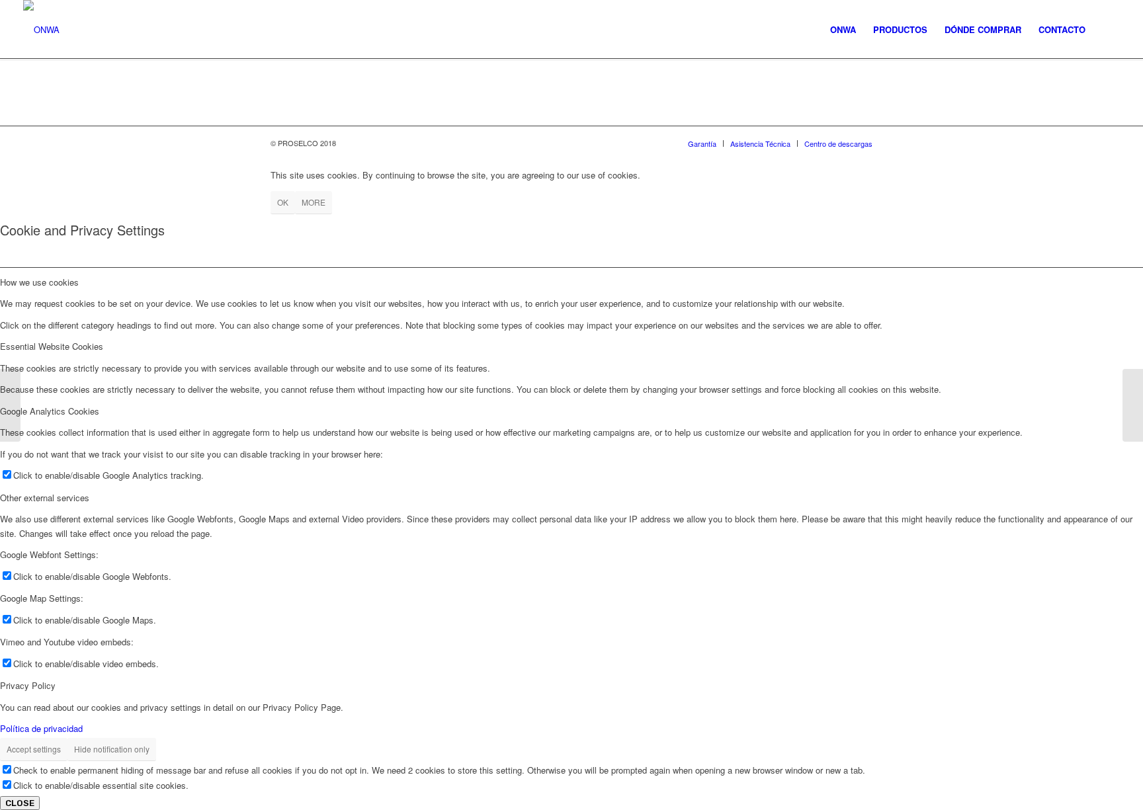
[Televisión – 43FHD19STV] (10, 405)
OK (282, 202)
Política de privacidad (41, 728)
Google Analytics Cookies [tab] (49, 411)
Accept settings (34, 748)
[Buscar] (1107, 30)
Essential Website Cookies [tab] (51, 346)
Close (19, 803)
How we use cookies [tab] (39, 282)
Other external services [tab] (44, 497)
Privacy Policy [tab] (28, 685)
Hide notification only (111, 748)
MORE (313, 202)
